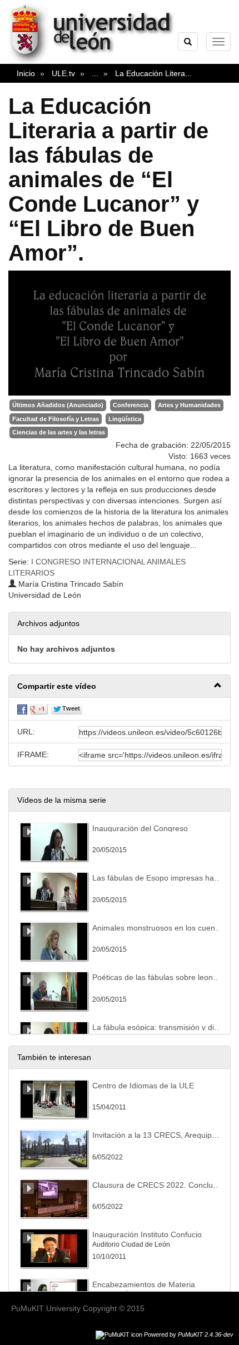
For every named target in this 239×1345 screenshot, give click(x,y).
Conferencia (130, 405)
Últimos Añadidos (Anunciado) (57, 405)
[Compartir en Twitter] (67, 708)
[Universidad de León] (96, 61)
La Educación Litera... (153, 73)
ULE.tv (63, 73)
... (95, 73)
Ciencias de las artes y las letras (58, 432)
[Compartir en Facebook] (22, 708)
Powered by (188, 1334)
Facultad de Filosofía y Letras (55, 419)
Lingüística (124, 419)
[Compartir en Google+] (38, 708)
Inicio (26, 73)
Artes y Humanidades (189, 405)
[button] (119, 686)
